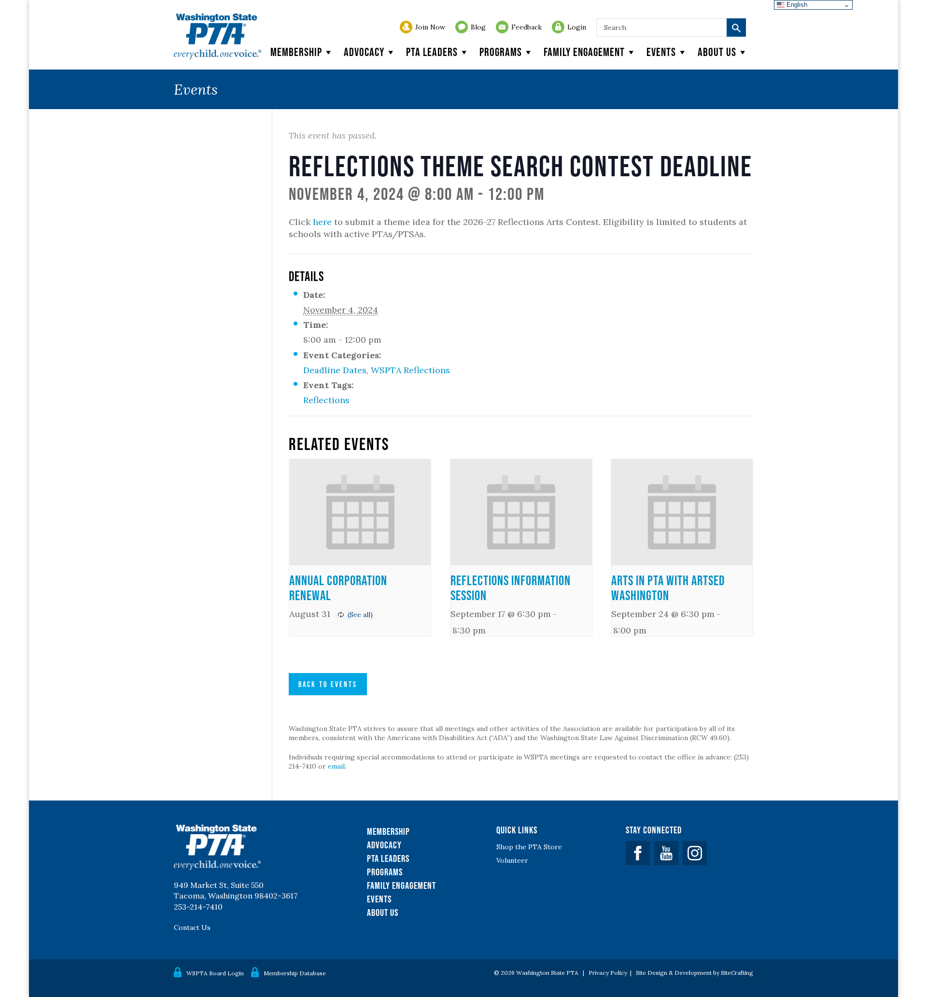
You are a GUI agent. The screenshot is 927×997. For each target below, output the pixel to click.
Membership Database (295, 973)
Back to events (327, 684)
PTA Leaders (432, 51)
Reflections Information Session (510, 588)
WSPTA (217, 36)
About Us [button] (717, 51)
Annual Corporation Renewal (338, 588)
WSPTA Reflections (410, 370)
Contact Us (192, 927)
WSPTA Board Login (215, 973)
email (336, 766)
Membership (296, 51)
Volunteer (512, 860)
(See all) (360, 614)
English (796, 4)
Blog (478, 27)
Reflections (326, 400)
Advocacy (364, 51)
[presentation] (360, 512)
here (322, 221)
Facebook (638, 853)
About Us (382, 912)
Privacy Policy (608, 972)
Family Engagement (584, 51)
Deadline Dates (334, 370)
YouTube (666, 853)
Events (661, 51)
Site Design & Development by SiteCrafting (694, 972)
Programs (500, 51)
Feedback (526, 27)
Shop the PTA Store (529, 847)
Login (576, 27)
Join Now (430, 27)
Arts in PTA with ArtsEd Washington (668, 588)
